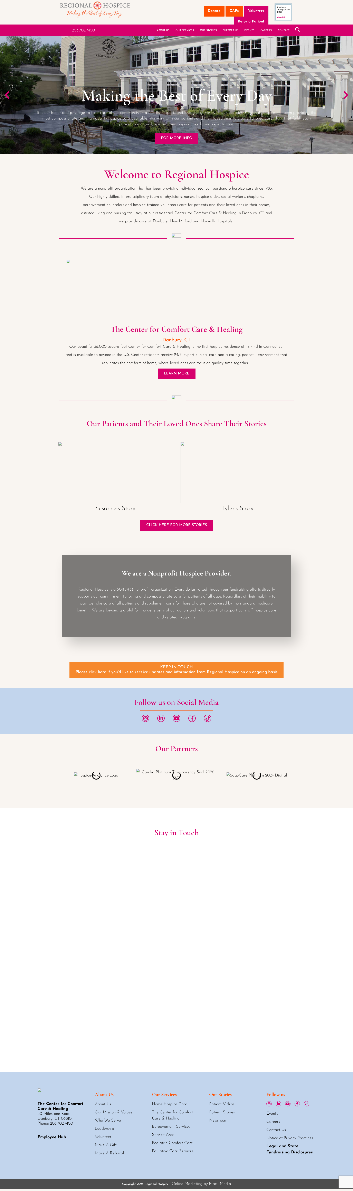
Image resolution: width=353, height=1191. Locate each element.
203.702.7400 (83, 30)
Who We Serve (108, 1120)
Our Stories (208, 30)
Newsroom (218, 1120)
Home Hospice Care (169, 1104)
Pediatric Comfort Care (172, 1143)
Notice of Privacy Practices (289, 1138)
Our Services (184, 30)
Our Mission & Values (113, 1112)
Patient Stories (222, 1112)
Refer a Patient (251, 21)
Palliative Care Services (172, 1151)
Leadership (104, 1129)
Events (249, 30)
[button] (7, 95)
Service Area (163, 1135)
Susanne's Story (115, 508)
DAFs (234, 11)
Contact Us (276, 1130)
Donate (214, 11)
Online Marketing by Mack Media (201, 1184)
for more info (176, 138)
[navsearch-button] (298, 30)
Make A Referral (109, 1153)
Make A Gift (106, 1145)
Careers (266, 30)
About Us (163, 30)
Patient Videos (221, 1104)
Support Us (230, 30)
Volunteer (256, 11)
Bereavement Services (171, 1127)
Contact (283, 30)
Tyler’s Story (237, 508)
